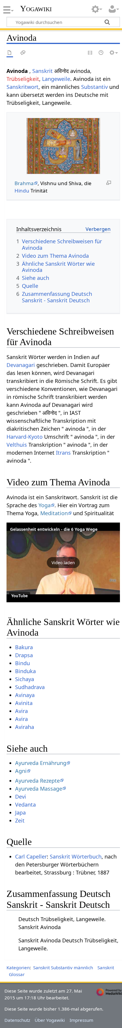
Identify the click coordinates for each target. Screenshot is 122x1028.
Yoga (44, 505)
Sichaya (24, 679)
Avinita (24, 702)
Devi (20, 796)
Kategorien (18, 967)
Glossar (17, 974)
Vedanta (25, 804)
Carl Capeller (31, 856)
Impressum (81, 1020)
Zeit (20, 820)
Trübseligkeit (23, 78)
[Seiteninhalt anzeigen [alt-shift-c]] (10, 53)
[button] (63, 562)
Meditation (54, 513)
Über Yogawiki (50, 1020)
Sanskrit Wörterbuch (76, 856)
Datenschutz (17, 1020)
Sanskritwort (22, 86)
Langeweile (56, 78)
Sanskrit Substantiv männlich (63, 967)
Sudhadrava (30, 687)
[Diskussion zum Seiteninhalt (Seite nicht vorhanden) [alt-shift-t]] (23, 53)
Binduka (25, 671)
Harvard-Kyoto (25, 436)
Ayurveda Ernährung (40, 762)
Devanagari (21, 364)
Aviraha (24, 726)
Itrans (63, 452)
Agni (21, 770)
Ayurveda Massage (38, 788)
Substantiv (94, 86)
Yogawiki (36, 8)
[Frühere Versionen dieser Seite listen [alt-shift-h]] (101, 53)
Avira (21, 710)
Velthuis (17, 444)
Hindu (22, 190)
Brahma (24, 183)
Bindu (22, 663)
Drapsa (24, 655)
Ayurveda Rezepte (37, 780)
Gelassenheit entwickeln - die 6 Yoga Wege (53, 529)
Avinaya (25, 695)
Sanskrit (42, 70)
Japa (20, 812)
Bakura (24, 647)
